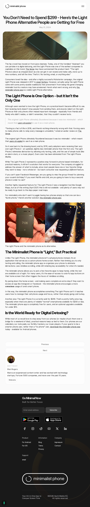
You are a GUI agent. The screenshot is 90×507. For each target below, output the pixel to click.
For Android (26, 442)
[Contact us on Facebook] (24, 428)
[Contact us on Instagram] (32, 428)
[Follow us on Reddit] (40, 428)
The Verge (30, 69)
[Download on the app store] (54, 419)
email (24, 460)
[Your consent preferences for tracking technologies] (4, 503)
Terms (40, 446)
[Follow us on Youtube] (49, 428)
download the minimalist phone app (65, 327)
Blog (40, 442)
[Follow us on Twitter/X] (57, 428)
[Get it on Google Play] (31, 419)
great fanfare (42, 82)
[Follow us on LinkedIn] (65, 428)
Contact (58, 446)
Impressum (58, 442)
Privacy (41, 449)
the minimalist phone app (50, 198)
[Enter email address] (33, 410)
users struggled (24, 123)
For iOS (25, 446)
